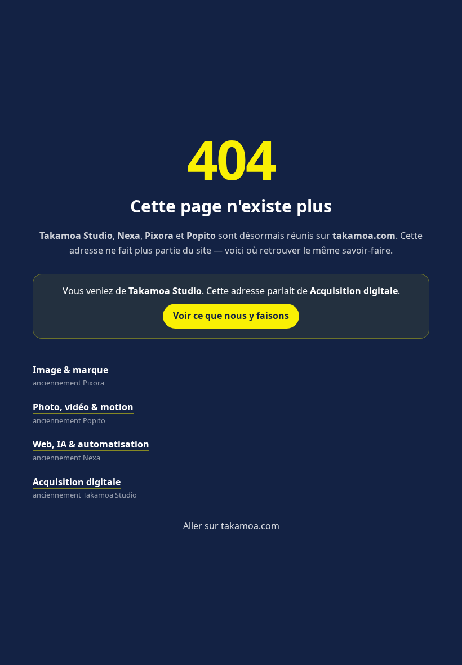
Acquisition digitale (77, 482)
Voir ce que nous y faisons (231, 315)
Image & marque (70, 369)
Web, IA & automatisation (91, 444)
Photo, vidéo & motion (83, 407)
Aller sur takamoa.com (231, 526)
